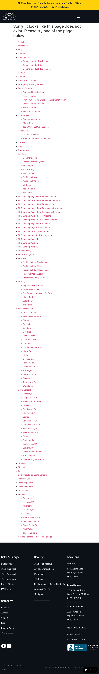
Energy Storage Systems (34, 161)
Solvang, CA (28, 448)
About (21, 42)
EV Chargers (28, 165)
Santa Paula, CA (30, 525)
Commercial (23, 57)
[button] (78, 17)
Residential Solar (30, 177)
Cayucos (27, 332)
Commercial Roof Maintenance (37, 61)
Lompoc (26, 417)
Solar (20, 471)
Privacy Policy (24, 250)
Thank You (23, 490)
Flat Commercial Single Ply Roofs (38, 293)
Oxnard (26, 513)
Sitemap (22, 463)
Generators (23, 131)
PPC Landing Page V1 (28, 239)
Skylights (27, 185)
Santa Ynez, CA (30, 444)
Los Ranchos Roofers (32, 347)
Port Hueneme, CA (31, 517)
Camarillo (27, 498)
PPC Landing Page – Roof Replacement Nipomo (40, 208)
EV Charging (24, 115)
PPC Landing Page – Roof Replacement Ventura (40, 212)
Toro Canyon (29, 455)
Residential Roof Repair (33, 266)
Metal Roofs (28, 173)
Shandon (27, 378)
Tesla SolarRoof (30, 189)
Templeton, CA (29, 382)
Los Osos (27, 343)
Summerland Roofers (32, 451)
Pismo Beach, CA (31, 366)
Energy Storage (25, 88)
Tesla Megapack (25, 482)
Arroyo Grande (29, 312)
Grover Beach (29, 335)
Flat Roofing (28, 169)
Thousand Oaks (30, 533)
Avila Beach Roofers (32, 316)
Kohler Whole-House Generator (37, 138)
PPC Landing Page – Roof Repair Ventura (37, 204)
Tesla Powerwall (25, 486)
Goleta (26, 405)
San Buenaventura (31, 521)
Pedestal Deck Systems (33, 274)
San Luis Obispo (25, 308)
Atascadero (23, 45)
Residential (23, 258)
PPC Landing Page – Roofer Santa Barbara (37, 219)
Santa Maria (28, 440)
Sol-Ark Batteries (31, 107)
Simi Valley (28, 529)
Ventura (21, 494)
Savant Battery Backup (33, 103)
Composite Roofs (31, 289)
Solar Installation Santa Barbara (32, 475)
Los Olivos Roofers (31, 424)
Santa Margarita (30, 374)
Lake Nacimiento (30, 339)
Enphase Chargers (31, 119)
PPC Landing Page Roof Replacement (35, 235)
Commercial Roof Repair (34, 65)
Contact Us (23, 73)
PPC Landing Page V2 (28, 243)
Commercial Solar (31, 158)
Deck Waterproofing (27, 80)
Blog (20, 49)
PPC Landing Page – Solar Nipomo (34, 227)
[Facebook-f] (3, 646)
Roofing (21, 281)
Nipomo (26, 355)
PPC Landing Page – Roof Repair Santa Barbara (39, 200)
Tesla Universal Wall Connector (37, 127)
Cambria (27, 328)
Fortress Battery (30, 96)
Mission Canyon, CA (32, 428)
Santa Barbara (24, 390)
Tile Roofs (27, 192)
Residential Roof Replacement (36, 270)
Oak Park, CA (29, 509)
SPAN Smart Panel (31, 111)
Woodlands (28, 386)
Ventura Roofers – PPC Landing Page (35, 537)
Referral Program (26, 254)
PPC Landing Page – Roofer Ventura (34, 223)
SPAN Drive (28, 123)
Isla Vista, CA (29, 413)
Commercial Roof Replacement (37, 69)
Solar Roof (28, 301)
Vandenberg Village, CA (34, 459)
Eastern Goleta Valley (32, 401)
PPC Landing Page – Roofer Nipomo (34, 216)
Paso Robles (28, 363)
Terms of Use (24, 479)
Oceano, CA (28, 359)
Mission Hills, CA (30, 432)
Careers (21, 53)
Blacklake (27, 320)
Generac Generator (31, 134)
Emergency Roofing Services (31, 84)
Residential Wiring (31, 181)
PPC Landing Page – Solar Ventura (34, 231)
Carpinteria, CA (30, 397)
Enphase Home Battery (33, 92)
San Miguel (28, 370)
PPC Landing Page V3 (28, 247)
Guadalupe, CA (30, 409)
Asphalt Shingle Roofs (33, 285)
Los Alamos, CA (30, 421)
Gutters (21, 142)
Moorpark (27, 506)
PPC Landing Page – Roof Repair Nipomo (37, 196)
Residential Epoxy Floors (34, 277)
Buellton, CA (28, 393)
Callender (27, 324)
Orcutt (26, 436)
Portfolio (22, 154)
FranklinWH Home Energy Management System (44, 100)
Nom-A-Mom (24, 150)
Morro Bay (27, 351)
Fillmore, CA (28, 502)
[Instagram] (9, 646)
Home (21, 146)
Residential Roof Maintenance (36, 262)
